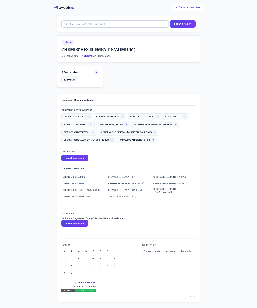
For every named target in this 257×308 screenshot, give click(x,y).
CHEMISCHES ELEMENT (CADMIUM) (126, 183)
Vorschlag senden (75, 158)
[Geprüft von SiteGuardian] (78, 291)
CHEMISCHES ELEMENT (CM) (122, 196)
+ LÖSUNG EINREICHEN (188, 7)
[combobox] (115, 24)
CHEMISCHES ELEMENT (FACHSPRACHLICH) (164, 190)
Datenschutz (187, 251)
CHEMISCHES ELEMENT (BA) (121, 177)
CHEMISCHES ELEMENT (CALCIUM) (125, 190)
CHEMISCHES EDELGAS (74, 177)
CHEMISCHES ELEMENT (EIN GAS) (169, 177)
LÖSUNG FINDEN (182, 24)
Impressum (171, 251)
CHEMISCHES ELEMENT (74, 183)
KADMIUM (69, 79)
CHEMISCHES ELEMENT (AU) (76, 196)
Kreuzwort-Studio (152, 251)
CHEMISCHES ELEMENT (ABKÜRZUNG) (81, 190)
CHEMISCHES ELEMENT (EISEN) (168, 183)
